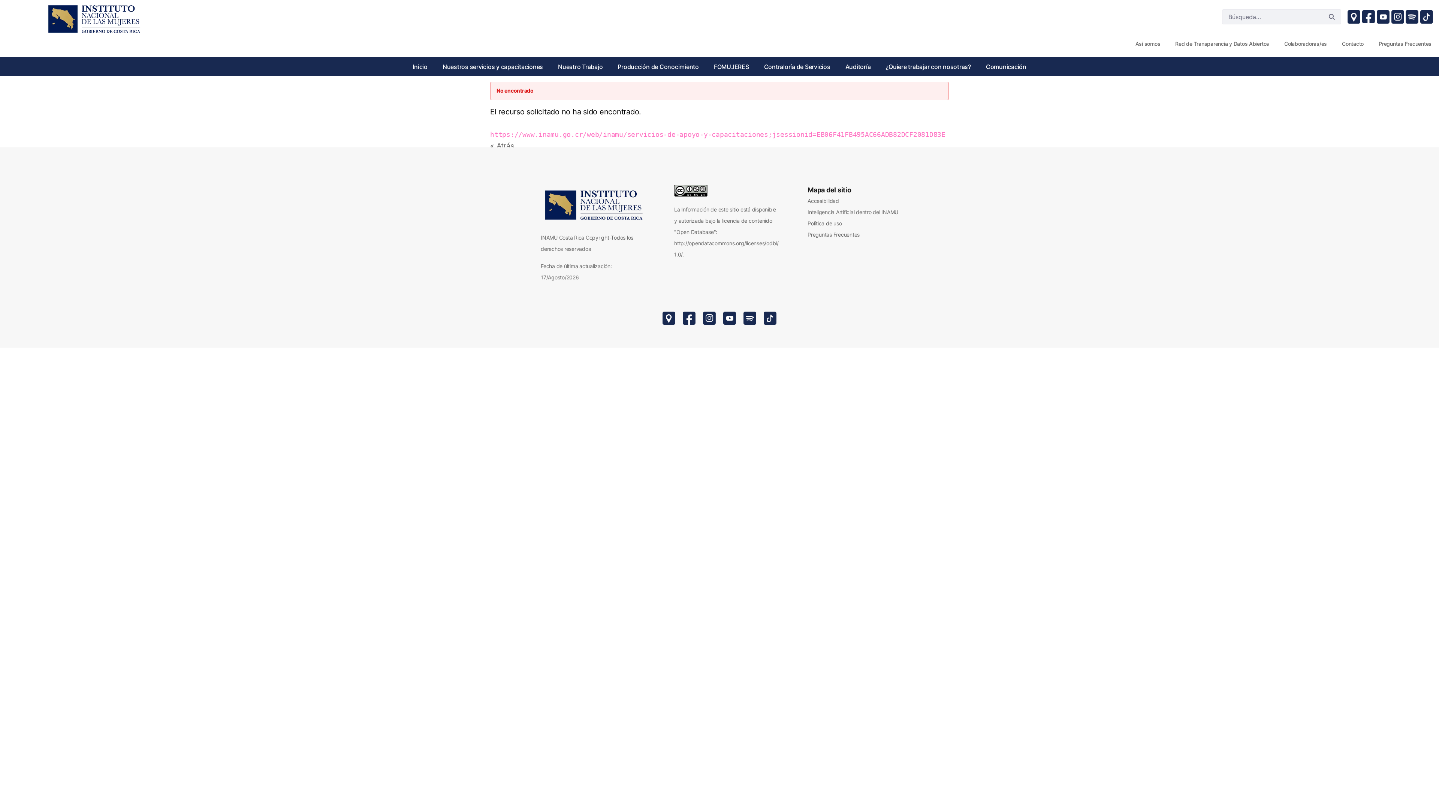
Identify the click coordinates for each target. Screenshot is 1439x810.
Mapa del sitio (829, 190)
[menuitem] (420, 66)
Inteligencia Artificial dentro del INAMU (853, 212)
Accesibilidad (823, 201)
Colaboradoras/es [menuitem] (1305, 43)
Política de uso (825, 223)
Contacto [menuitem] (1353, 43)
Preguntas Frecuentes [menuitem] (1405, 43)
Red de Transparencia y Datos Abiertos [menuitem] (1222, 43)
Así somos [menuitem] (1148, 43)
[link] (93, 19)
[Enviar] (1332, 17)
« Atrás (502, 145)
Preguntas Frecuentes (834, 234)
